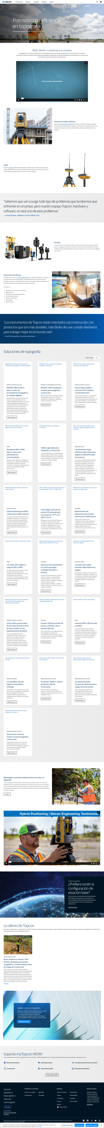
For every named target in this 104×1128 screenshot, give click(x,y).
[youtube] (95, 1120)
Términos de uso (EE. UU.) (8, 1120)
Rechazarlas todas (79, 1125)
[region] (52, 1125)
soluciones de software (23, 277)
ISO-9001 (43, 1120)
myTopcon (44, 2)
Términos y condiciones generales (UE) (21, 1120)
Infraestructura (19, 2)
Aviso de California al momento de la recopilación (55, 1120)
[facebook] (84, 1120)
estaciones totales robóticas (66, 124)
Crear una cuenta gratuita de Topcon (10, 1113)
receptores (11, 167)
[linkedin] (87, 1120)
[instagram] (99, 1120)
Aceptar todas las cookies (91, 1125)
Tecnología (36, 2)
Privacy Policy (39, 1126)
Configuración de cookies (67, 1125)
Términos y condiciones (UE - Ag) (35, 1120)
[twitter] (91, 1120)
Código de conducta (68, 1120)
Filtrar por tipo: (89, 357)
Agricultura (28, 2)
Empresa (51, 2)
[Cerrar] (101, 1125)
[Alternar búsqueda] (97, 2)
